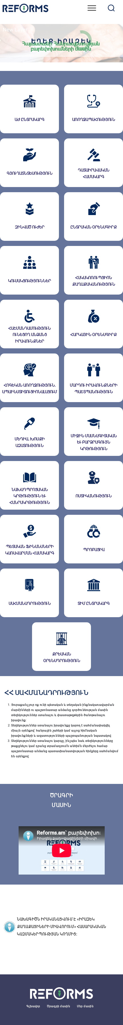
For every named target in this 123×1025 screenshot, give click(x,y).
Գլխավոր (33, 1006)
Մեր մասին (85, 1006)
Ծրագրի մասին (58, 1006)
